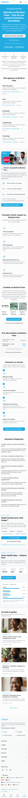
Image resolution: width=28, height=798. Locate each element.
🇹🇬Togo (10, 784)
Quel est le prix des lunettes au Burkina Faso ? (12, 467)
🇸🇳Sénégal (4, 784)
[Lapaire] (14, 719)
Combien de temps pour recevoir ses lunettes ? (11, 500)
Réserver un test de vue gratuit (14, 36)
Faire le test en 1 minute (15, 541)
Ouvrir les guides (15, 537)
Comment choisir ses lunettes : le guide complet (12, 544)
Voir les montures (14, 40)
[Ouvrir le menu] (25, 2)
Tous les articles (13, 707)
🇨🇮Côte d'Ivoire (19, 777)
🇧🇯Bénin (3, 777)
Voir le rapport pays (8, 577)
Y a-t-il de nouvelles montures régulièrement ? (9, 478)
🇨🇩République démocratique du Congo (10, 782)
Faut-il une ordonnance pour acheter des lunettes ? (13, 489)
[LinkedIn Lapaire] (10, 769)
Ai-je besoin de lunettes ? (7, 533)
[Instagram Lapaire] (2, 769)
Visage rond (4, 531)
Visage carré (12, 531)
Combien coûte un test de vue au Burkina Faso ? (13, 445)
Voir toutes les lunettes (15, 319)
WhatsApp (5, 791)
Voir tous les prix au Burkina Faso (15, 323)
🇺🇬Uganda (16, 784)
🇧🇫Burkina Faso (10, 777)
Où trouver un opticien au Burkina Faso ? (12, 456)
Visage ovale (19, 531)
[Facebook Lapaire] (6, 769)
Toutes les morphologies (20, 533)
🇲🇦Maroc (8, 780)
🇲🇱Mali (3, 780)
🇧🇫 (20, 2)
